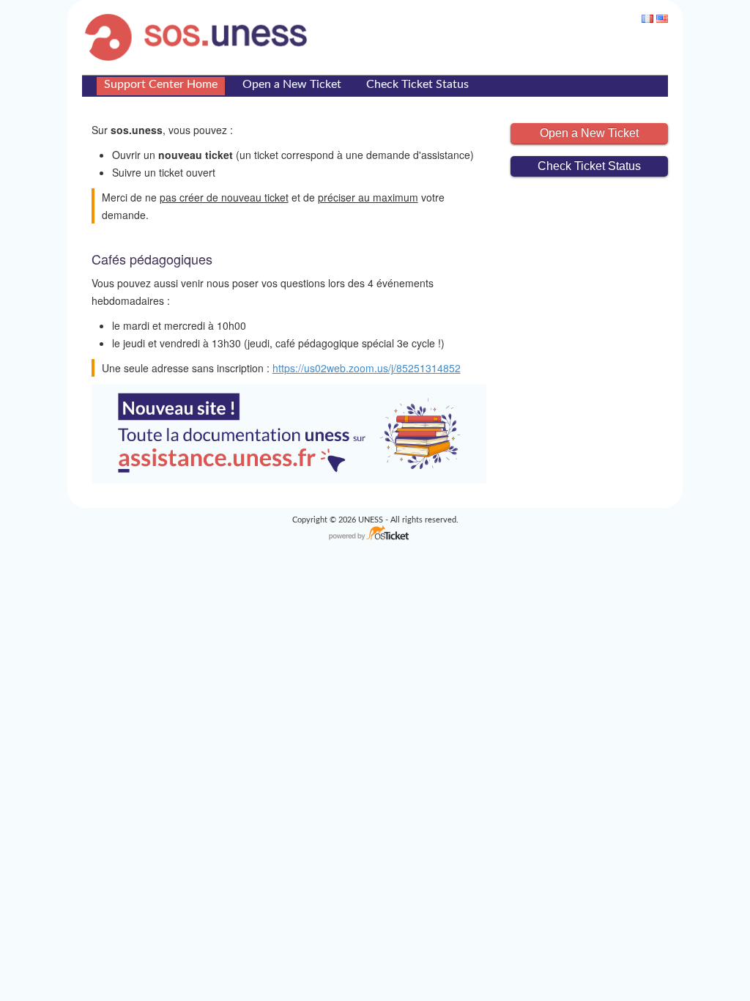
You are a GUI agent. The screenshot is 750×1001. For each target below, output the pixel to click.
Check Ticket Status (417, 84)
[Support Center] (200, 36)
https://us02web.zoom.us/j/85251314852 (366, 368)
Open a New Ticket (291, 84)
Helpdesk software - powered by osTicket (375, 533)
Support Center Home (161, 84)
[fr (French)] (647, 19)
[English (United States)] (662, 19)
